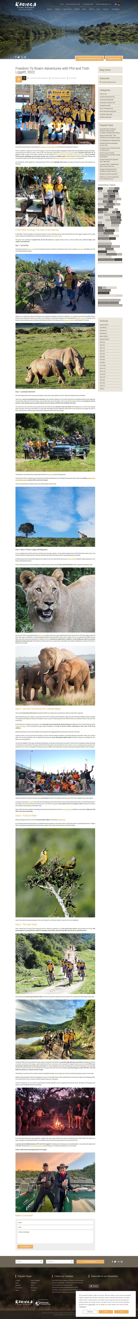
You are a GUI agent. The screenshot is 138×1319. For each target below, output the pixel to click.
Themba (106, 196)
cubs (118, 212)
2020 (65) (102, 356)
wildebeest (112, 193)
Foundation (115, 9)
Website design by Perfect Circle (63, 1314)
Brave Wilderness (103, 209)
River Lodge (66, 154)
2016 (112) (103, 368)
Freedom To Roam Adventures (49, 147)
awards (100, 196)
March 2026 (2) (104, 336)
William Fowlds (102, 199)
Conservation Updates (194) (107, 102)
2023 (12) (102, 348)
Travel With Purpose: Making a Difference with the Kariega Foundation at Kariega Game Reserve (110, 130)
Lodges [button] (57, 9)
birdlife (108, 220)
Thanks (95, 1286)
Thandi (71, 316)
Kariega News (44, 78)
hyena (104, 191)
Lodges (17, 1280)
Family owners (81, 318)
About (49, 9)
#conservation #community (105, 259)
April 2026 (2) (103, 333)
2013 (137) (103, 377)
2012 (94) (102, 380)
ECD (105, 228)
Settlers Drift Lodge (78, 154)
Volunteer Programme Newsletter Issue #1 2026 (65, 1287)
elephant (100, 215)
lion (116, 209)
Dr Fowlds (31, 802)
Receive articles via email (109, 82)
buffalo (100, 228)
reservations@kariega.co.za (103, 4)
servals (105, 193)
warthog (111, 209)
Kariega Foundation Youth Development (66, 158)
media (100, 201)
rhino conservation (111, 254)
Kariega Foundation (69, 320)
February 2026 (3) (104, 339)
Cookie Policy (67, 1313)
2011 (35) (102, 383)
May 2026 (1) (103, 330)
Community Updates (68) (106, 99)
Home (61, 4)
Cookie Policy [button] (91, 1304)
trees (115, 201)
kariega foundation (103, 293)
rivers (105, 212)
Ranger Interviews (103, 238)
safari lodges (111, 251)
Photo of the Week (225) (106, 108)
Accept (121, 1311)
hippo (100, 191)
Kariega (100, 212)
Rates (91, 9)
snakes (110, 191)
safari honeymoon (103, 236)
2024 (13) (102, 345)
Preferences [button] (83, 1307)
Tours (98, 9)
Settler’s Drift (61, 819)
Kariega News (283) (105, 105)
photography (115, 225)
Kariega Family (109, 207)
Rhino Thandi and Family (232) (108, 111)
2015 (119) (103, 371)
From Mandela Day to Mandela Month (110, 140)
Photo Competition (113, 228)
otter (117, 196)
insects (106, 188)
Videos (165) (103, 94)
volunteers (112, 238)
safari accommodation (104, 257)
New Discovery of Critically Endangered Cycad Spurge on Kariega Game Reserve (110, 154)
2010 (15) (102, 386)
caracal (117, 188)
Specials (18, 1285)
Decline (105, 1311)
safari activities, (55, 78)
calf (117, 193)
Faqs (16, 1283)
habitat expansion (116, 220)
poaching (106, 217)
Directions (34, 1288)
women (100, 217)
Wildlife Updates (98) (105, 117)
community (101, 249)
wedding (100, 207)
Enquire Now (114, 58)
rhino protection (111, 287)
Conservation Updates (35, 78)
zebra (100, 222)
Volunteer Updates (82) (106, 114)
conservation (62, 78)
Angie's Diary (102, 204)
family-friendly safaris (104, 241)
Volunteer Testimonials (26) (107, 97)
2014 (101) (103, 374)
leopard (111, 188)
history (100, 188)
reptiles (105, 201)
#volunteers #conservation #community (109, 300)
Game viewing (35, 1280)
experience (101, 220)
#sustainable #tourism (104, 246)
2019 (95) (102, 359)
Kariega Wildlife (114, 236)
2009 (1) (102, 388)
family (110, 201)
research (107, 225)
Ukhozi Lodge (58, 154)
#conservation (102, 251)
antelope (112, 196)
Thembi (118, 204)
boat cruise (50, 474)
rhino (110, 212)
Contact (105, 9)
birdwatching (115, 246)
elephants (101, 225)
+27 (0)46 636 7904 (88, 4)
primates (118, 199)
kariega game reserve (104, 290)
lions (117, 230)
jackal (100, 193)
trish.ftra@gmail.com (36, 1146)
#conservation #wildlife (104, 243)
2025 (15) (102, 342)
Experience (67, 9)
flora (114, 212)
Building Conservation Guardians (108, 174)
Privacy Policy (59, 1313)
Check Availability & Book (89, 58)
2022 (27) (102, 351)
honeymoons (110, 204)
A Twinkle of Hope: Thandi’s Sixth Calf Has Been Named (67, 1290)
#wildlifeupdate (110, 230)
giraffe (119, 215)
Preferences (90, 1311)
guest (118, 217)
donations (101, 230)
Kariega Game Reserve (66, 152)
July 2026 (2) (103, 327)
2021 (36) (102, 354)
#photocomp (106, 222)
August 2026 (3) (104, 324)
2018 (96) (102, 362)
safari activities (116, 222)
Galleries (77, 9)
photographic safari (110, 215)
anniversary (111, 199)
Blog (84, 9)
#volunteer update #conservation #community (107, 296)
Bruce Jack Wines (67, 809)
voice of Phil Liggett (56, 236)
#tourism (113, 217)
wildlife (100, 233)
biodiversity (101, 254)
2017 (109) (103, 365)
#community (118, 259)
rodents (115, 191)
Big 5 (104, 287)
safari (100, 287)
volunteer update (108, 233)
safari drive (80, 249)
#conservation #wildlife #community (108, 302)
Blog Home (105, 70)
